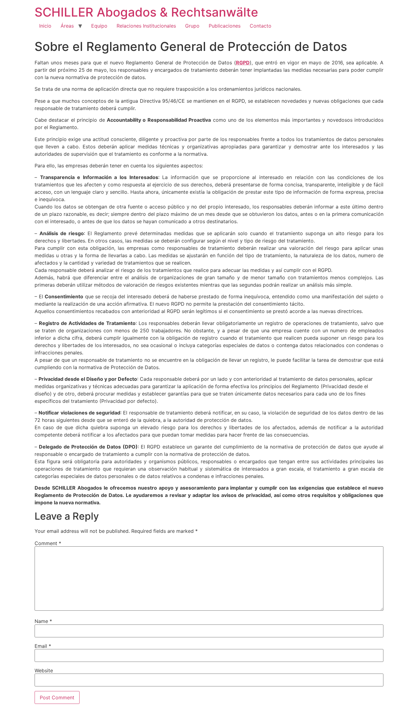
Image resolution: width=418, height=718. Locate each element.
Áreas (67, 26)
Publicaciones (225, 26)
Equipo (99, 26)
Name (43, 621)
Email (43, 646)
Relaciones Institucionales (146, 26)
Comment (48, 543)
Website (44, 670)
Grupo (192, 26)
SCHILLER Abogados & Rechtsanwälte (146, 12)
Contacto (260, 26)
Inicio (45, 26)
